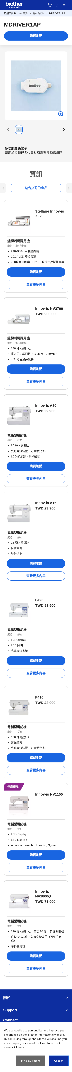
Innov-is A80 (45, 406)
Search (57, 5)
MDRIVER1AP (57, 13)
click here (18, 1047)
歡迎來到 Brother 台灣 (16, 13)
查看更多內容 (36, 284)
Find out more (30, 1060)
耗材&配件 (38, 13)
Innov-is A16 (45, 503)
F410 (39, 697)
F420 (39, 600)
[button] (8, 130)
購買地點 (36, 36)
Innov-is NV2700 (49, 309)
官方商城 (50, 5)
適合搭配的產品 (36, 188)
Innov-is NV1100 (49, 794)
